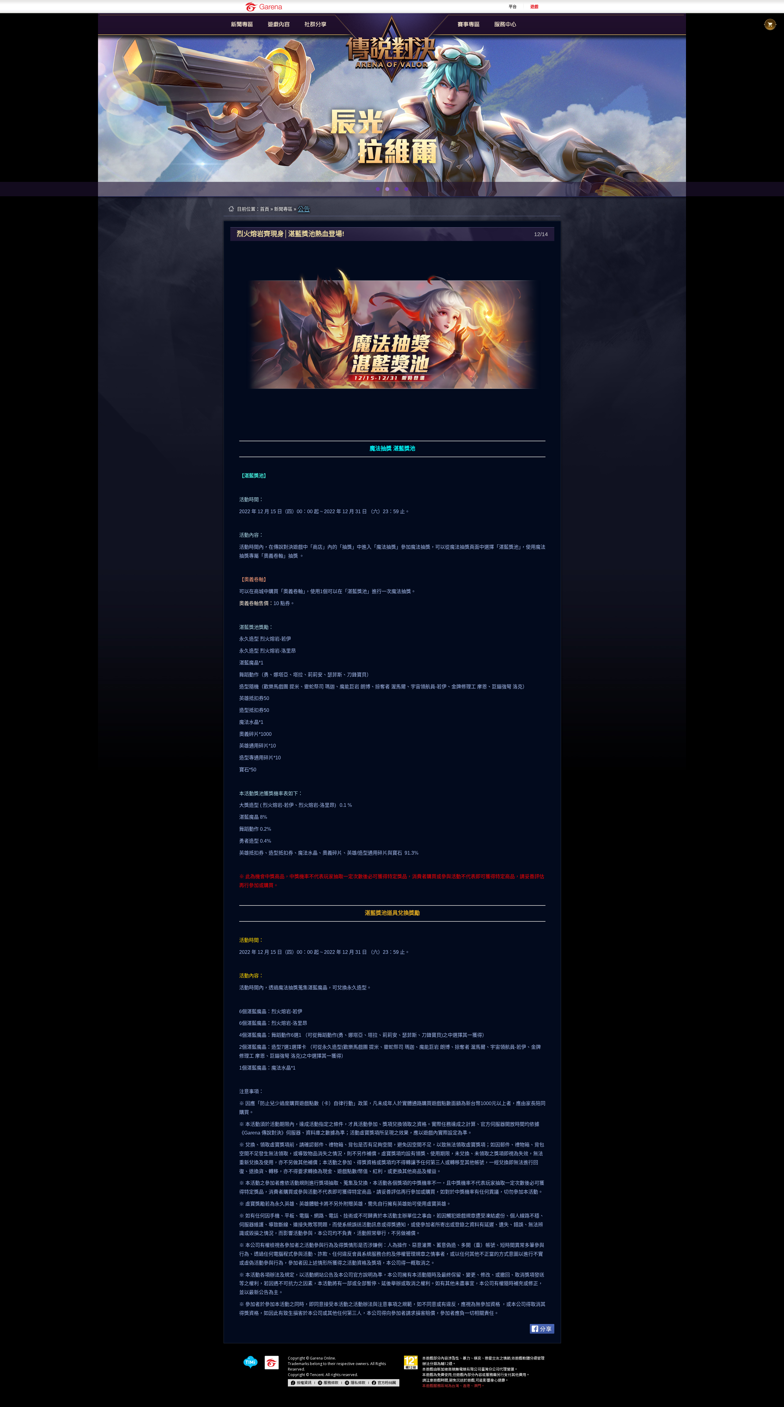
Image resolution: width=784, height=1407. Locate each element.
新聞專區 (283, 209)
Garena (263, 6)
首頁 (264, 209)
